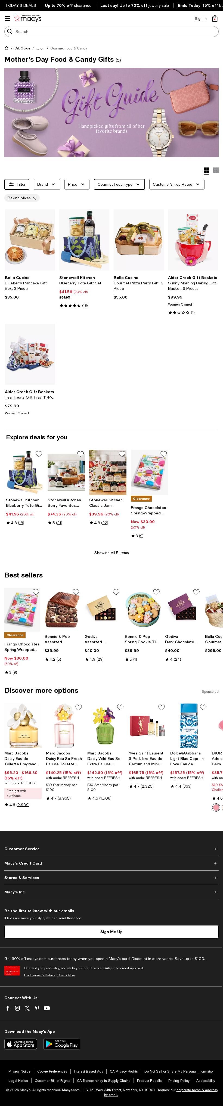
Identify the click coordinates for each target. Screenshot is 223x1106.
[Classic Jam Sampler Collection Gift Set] (107, 472)
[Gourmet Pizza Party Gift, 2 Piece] (139, 239)
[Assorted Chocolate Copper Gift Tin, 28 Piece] (62, 610)
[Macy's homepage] (7, 49)
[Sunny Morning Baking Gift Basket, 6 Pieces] (193, 239)
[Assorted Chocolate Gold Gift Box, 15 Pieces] (102, 610)
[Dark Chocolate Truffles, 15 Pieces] (183, 610)
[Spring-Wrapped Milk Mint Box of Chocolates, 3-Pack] (149, 472)
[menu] (7, 18)
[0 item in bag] (215, 18)
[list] (111, 112)
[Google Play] (62, 1044)
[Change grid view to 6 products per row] (216, 170)
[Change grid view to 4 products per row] (206, 171)
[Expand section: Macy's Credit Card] (111, 863)
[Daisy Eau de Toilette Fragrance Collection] (23, 725)
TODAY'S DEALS (20, 5)
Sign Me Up (111, 931)
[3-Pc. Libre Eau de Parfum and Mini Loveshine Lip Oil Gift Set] (147, 725)
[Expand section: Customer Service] (111, 849)
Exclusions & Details (39, 975)
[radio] (216, 807)
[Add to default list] (39, 454)
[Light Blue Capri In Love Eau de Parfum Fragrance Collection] (188, 725)
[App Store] (20, 1044)
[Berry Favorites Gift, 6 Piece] (66, 472)
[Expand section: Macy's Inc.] (111, 892)
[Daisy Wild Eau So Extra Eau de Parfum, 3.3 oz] (106, 725)
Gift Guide (22, 48)
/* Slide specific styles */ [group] (74, 101)
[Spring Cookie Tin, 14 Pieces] (143, 610)
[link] (30, 287)
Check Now (66, 975)
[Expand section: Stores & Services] (111, 878)
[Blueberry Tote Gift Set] (84, 239)
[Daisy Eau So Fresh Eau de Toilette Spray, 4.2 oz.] (64, 725)
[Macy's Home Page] (27, 18)
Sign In (201, 18)
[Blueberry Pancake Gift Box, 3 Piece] (30, 239)
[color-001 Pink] (216, 807)
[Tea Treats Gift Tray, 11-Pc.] (30, 354)
